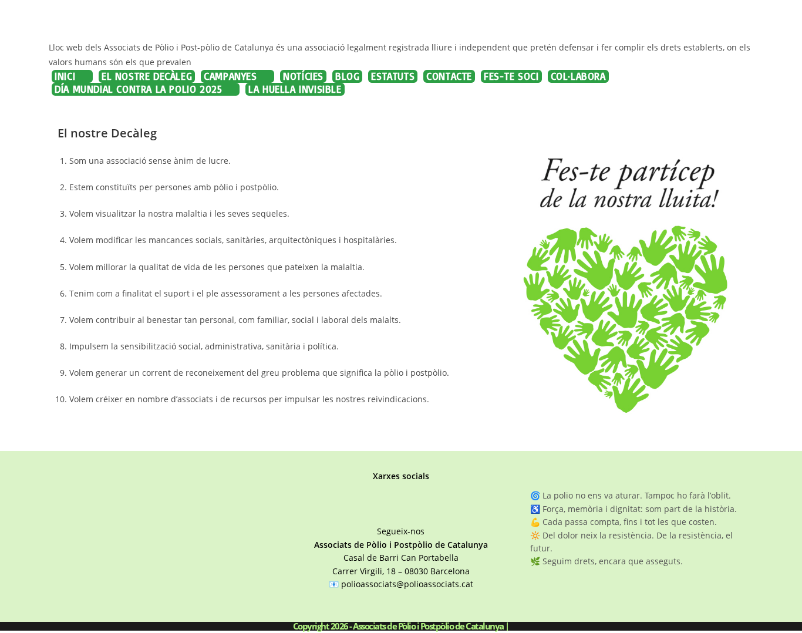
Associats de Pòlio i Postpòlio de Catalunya (62, 21)
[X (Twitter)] (424, 511)
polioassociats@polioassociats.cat (407, 584)
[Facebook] (378, 511)
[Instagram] (402, 511)
